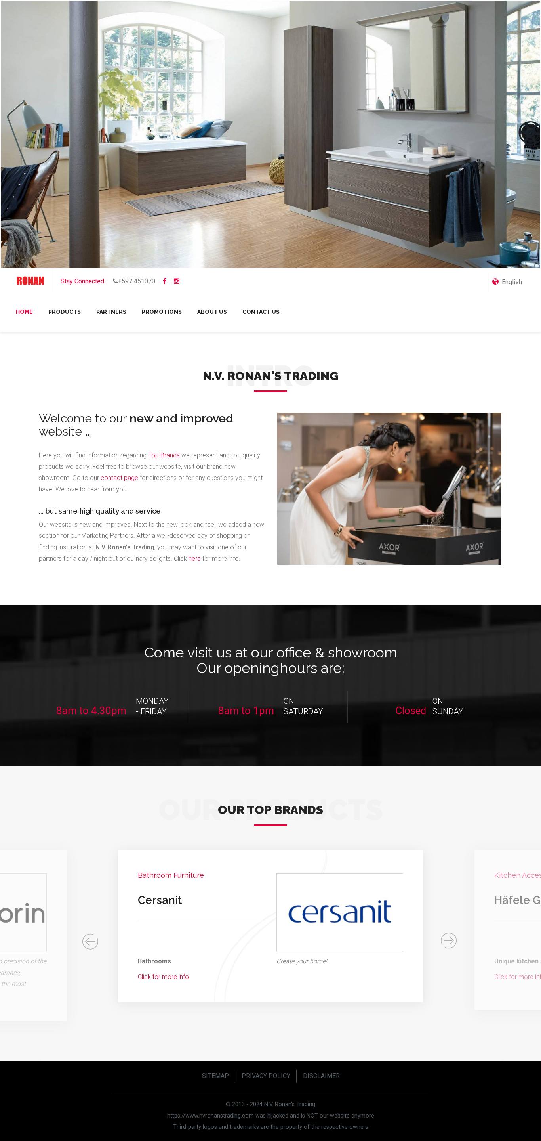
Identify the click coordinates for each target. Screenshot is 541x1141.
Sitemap (215, 1076)
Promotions (162, 312)
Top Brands (164, 455)
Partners (111, 312)
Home (24, 312)
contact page (119, 478)
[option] (270, 926)
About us (212, 312)
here (195, 558)
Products (64, 312)
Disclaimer (321, 1076)
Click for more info (163, 976)
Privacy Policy (266, 1076)
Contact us (261, 312)
